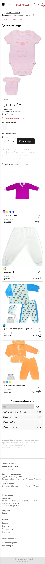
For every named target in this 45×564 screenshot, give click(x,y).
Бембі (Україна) (15, 112)
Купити (35, 221)
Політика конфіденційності (22, 559)
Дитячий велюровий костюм (14, 385)
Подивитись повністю (14, 164)
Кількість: (5, 137)
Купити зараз (26, 141)
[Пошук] (35, 4)
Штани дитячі (9, 272)
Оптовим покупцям (9, 542)
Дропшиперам (7, 545)
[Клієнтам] (9, 4)
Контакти (5, 526)
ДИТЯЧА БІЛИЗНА (13, 12)
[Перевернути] (39, 216)
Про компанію (7, 523)
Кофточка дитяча (10, 215)
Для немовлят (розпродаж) (13, 15)
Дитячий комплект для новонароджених (19, 329)
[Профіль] (39, 4)
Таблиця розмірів (12, 118)
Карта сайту (6, 532)
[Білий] (4, 127)
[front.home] (2, 13)
